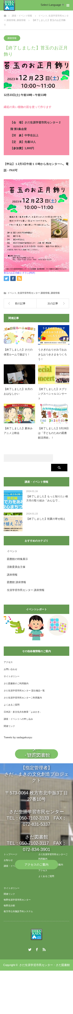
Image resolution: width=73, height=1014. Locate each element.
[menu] (68, 5)
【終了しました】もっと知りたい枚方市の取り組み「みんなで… (47, 498)
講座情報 (11, 38)
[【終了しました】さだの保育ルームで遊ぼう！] (19, 335)
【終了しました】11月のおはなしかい (18, 391)
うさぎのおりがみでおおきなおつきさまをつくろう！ (52, 354)
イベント (11, 293)
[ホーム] (5, 14)
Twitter (29, 949)
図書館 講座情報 (16, 582)
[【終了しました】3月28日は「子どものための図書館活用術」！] (53, 413)
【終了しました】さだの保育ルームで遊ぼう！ (18, 352)
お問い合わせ (10, 669)
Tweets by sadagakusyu (18, 737)
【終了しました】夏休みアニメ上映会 (18, 430)
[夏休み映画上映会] (14, 625)
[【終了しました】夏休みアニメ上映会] (19, 413)
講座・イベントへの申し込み (18, 719)
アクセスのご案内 (36, 864)
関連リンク (9, 726)
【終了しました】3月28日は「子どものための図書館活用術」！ (53, 433)
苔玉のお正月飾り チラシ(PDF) (19, 273)
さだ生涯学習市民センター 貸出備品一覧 (24, 690)
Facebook (36, 949)
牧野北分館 (9, 905)
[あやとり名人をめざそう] (36, 628)
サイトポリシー (11, 676)
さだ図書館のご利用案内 (16, 683)
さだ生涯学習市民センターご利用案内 (23, 697)
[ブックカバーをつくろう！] (57, 625)
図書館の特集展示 (17, 558)
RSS (43, 949)
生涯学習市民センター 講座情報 (34, 293)
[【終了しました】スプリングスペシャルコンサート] (53, 374)
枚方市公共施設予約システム (18, 911)
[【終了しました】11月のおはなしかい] (19, 374)
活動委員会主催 (16, 566)
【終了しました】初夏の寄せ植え (46, 518)
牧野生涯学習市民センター (17, 899)
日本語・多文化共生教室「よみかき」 (23, 712)
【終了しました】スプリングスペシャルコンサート (52, 394)
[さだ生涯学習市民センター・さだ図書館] (36, 934)
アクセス (8, 662)
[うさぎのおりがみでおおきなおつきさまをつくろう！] (53, 335)
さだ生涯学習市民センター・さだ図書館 (44, 965)
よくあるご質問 (11, 704)
